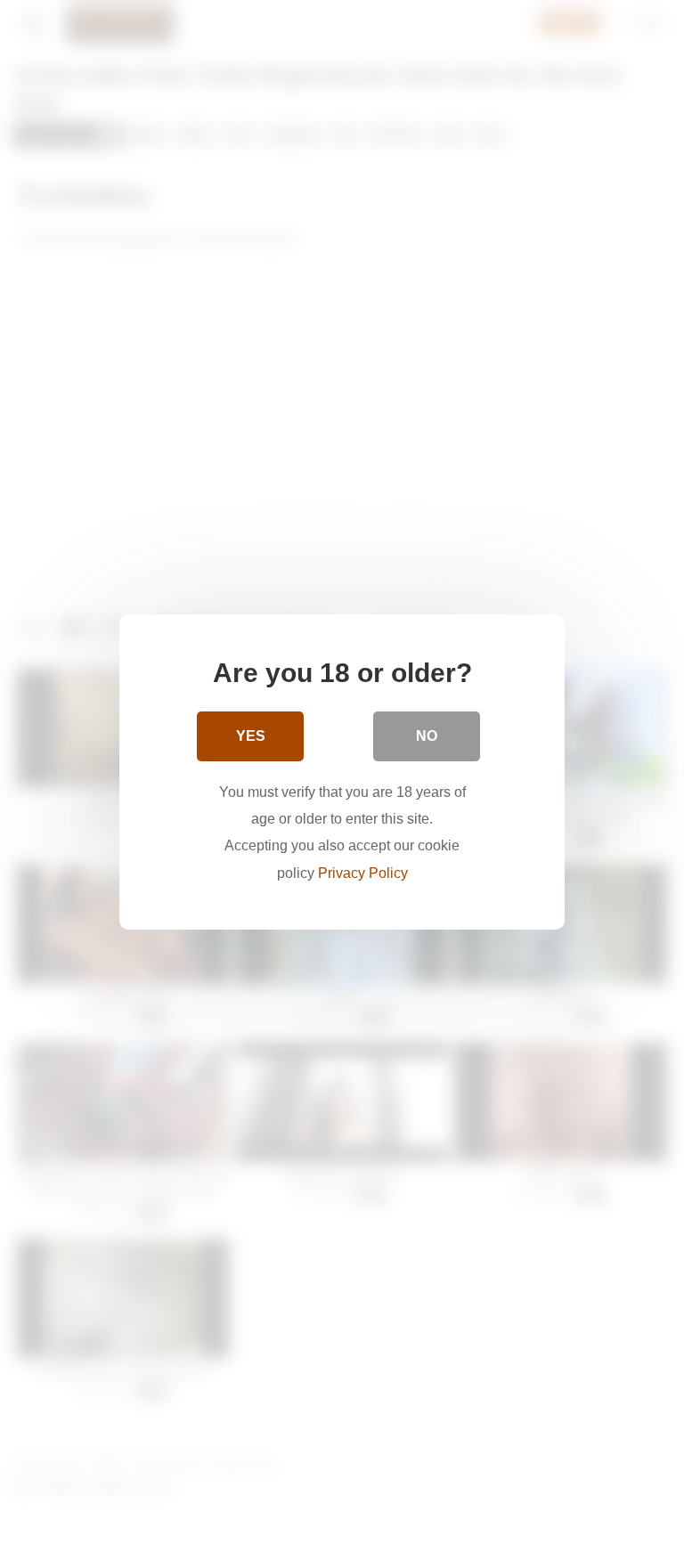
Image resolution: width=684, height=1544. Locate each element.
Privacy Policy (363, 873)
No (426, 736)
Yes (250, 736)
